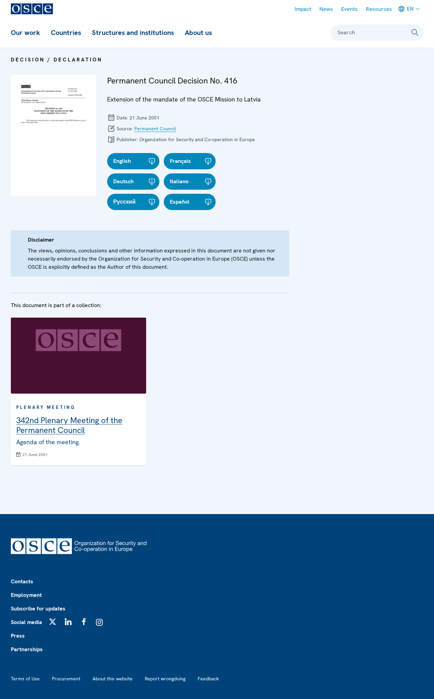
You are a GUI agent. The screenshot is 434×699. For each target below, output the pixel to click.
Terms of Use (25, 679)
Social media (26, 622)
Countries (66, 32)
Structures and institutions (133, 32)
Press (18, 635)
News (326, 9)
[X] (52, 622)
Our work (25, 32)
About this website (113, 679)
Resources (379, 9)
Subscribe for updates (38, 608)
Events (349, 9)
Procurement (66, 679)
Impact (303, 9)
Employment (26, 595)
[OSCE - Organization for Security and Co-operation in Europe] (32, 8)
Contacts (22, 581)
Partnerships (27, 649)
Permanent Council (155, 129)
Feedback (208, 679)
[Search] (415, 32)
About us (198, 32)
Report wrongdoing (165, 679)
